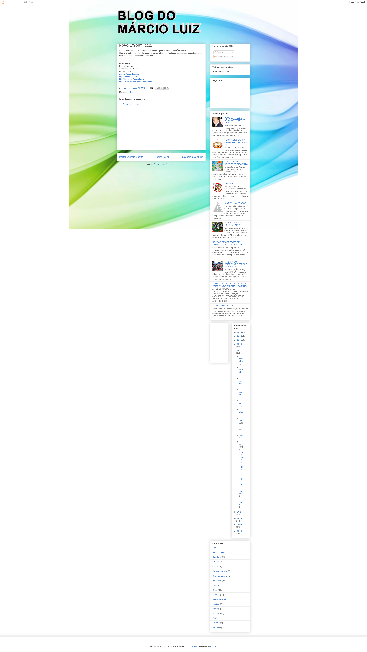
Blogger (213, 646)
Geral (132, 92)
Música (215, 604)
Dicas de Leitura (219, 576)
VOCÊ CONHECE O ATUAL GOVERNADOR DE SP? (234, 120)
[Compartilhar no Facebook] (164, 88)
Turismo (216, 623)
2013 (239, 344)
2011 (239, 512)
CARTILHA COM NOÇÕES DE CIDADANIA (236, 163)
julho (241, 412)
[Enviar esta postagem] (151, 88)
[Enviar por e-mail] (156, 88)
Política (215, 618)
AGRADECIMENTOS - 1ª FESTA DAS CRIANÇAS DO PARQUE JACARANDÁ (229, 285)
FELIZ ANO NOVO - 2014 (224, 306)
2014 (239, 340)
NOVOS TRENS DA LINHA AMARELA (233, 224)
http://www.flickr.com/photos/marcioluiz (135, 82)
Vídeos (215, 627)
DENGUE (228, 183)
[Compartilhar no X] (162, 88)
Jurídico (216, 595)
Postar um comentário (132, 104)
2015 (239, 336)
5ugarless (193, 646)
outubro (241, 382)
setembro (241, 393)
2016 (239, 332)
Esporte (215, 585)
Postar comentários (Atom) (165, 164)
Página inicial (162, 157)
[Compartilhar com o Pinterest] (167, 88)
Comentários (222, 56)
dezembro (241, 359)
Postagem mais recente (131, 157)
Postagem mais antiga (192, 157)
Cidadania (217, 557)
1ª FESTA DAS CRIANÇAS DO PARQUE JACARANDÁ (235, 264)
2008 (239, 531)
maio (241, 429)
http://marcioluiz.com (128, 76)
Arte (214, 548)
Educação (216, 580)
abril (241, 435)
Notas (215, 609)
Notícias (216, 613)
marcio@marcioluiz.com (129, 74)
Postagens (221, 52)
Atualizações (218, 552)
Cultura (215, 566)
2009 (239, 524)
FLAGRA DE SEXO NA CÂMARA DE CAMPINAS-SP (236, 142)
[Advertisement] (161, 130)
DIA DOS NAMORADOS (235, 203)
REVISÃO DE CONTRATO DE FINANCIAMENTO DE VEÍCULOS (227, 243)
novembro (241, 371)
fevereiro (241, 492)
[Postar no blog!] (159, 88)
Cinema (215, 562)
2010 (239, 518)
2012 (239, 350)
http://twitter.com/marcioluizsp (131, 79)
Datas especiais (219, 571)
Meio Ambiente (219, 599)
